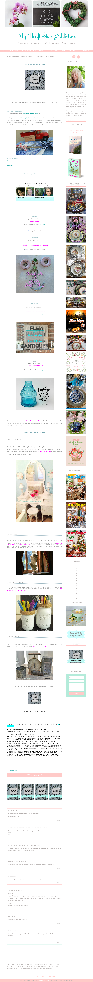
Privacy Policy (41, 976)
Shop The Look (84, 51)
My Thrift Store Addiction (61, 980)
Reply (58, 820)
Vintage (40, 774)
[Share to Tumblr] (59, 775)
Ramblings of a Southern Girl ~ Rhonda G (22, 845)
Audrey (10, 876)
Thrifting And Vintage (55, 51)
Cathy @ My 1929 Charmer (16, 861)
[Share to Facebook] (56, 775)
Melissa (10, 916)
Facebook (10, 160)
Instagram (10, 165)
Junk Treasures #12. (40, 646)
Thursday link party (32, 774)
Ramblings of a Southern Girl (31, 113)
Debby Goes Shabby (14, 890)
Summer (10, 810)
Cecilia (10, 931)
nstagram (42, 370)
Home (5, 51)
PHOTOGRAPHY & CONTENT (29, 980)
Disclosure (52, 976)
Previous (10, 804)
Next (60, 804)
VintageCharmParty (34, 775)
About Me (13, 51)
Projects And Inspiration (32, 51)
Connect (72, 51)
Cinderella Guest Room (44, 452)
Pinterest (9, 163)
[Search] (84, 120)
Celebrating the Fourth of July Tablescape (30, 118)
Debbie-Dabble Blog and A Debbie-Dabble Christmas (26, 828)
